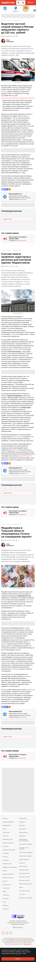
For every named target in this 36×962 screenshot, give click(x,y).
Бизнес (5, 870)
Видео (5, 891)
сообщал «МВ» (17, 349)
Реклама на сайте (24, 876)
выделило (15, 450)
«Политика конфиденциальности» (18, 920)
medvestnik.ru (27, 944)
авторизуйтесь (21, 240)
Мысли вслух (6, 884)
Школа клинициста (8, 842)
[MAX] (5, 189)
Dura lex (5, 881)
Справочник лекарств (25, 856)
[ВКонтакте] (7, 189)
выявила (28, 676)
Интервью (6, 898)
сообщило (29, 600)
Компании (22, 822)
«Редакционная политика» (18, 924)
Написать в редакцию (25, 897)
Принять (18, 959)
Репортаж (6, 895)
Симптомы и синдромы (26, 852)
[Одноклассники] (10, 189)
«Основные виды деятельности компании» (18, 922)
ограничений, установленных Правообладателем (21, 939)
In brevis (5, 856)
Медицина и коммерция (10, 867)
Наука (4, 829)
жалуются (29, 689)
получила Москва (23, 456)
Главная (3, 20)
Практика (5, 835)
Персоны (22, 825)
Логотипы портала (24, 890)
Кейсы (21, 887)
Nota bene (6, 860)
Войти (31, 2)
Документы (22, 829)
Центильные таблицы (25, 844)
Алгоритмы (22, 835)
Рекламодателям (24, 873)
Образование (7, 825)
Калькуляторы (23, 832)
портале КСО (17, 437)
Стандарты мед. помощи (24, 848)
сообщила (14, 334)
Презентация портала (25, 883)
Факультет (6, 909)
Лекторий (5, 853)
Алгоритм (5, 846)
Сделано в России (8, 877)
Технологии (6, 832)
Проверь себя (7, 863)
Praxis (4, 902)
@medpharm (23, 199)
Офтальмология (24, 869)
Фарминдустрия (7, 839)
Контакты (22, 894)
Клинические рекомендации (23, 840)
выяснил (4, 91)
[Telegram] (2, 189)
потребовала (15, 669)
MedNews (6, 905)
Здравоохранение (16, 20)
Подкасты (22, 863)
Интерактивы (23, 866)
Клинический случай (9, 849)
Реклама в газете (24, 880)
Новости (9, 20)
